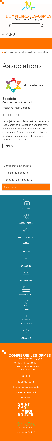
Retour (9, 146)
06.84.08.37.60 (10, 115)
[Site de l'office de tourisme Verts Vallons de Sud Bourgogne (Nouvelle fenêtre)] (26, 424)
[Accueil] (3, 52)
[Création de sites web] (31, 432)
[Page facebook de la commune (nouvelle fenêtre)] (9, 25)
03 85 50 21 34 (28, 369)
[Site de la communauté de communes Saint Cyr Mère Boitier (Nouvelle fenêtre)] (26, 410)
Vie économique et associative (20, 52)
